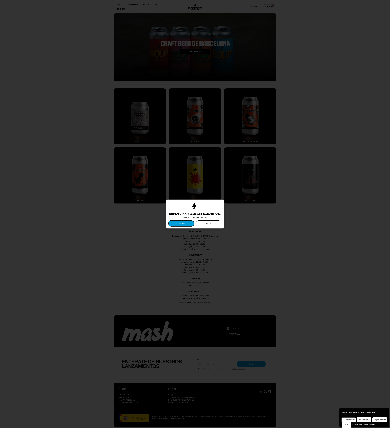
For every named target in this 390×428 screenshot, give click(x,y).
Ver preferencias (379, 420)
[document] (195, 214)
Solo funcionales (364, 420)
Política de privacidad (369, 424)
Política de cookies (357, 424)
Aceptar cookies (349, 420)
